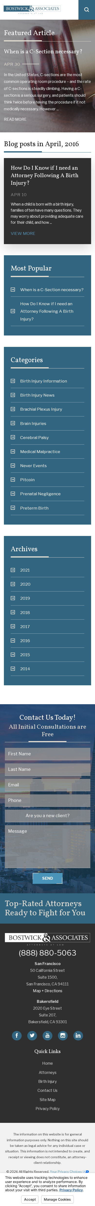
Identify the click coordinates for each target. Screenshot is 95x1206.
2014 (25, 668)
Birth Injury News (37, 395)
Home (47, 1063)
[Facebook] (17, 1035)
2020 (25, 584)
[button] (86, 10)
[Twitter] (32, 1035)
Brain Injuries (33, 423)
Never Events (33, 465)
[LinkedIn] (78, 1035)
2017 (25, 626)
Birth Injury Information (43, 380)
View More (23, 233)
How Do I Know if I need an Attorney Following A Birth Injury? (46, 311)
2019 (25, 598)
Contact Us (47, 1090)
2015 (25, 654)
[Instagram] (63, 1035)
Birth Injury (47, 1081)
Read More (15, 119)
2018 (25, 612)
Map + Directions (47, 991)
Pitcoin (27, 479)
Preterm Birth (34, 508)
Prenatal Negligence (40, 493)
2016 (25, 640)
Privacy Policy (48, 1108)
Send (47, 878)
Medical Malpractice (40, 451)
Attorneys (48, 1072)
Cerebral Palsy (34, 437)
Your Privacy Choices (66, 1172)
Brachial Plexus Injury (41, 409)
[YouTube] (47, 1035)
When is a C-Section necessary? (52, 289)
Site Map (48, 1099)
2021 (25, 570)
